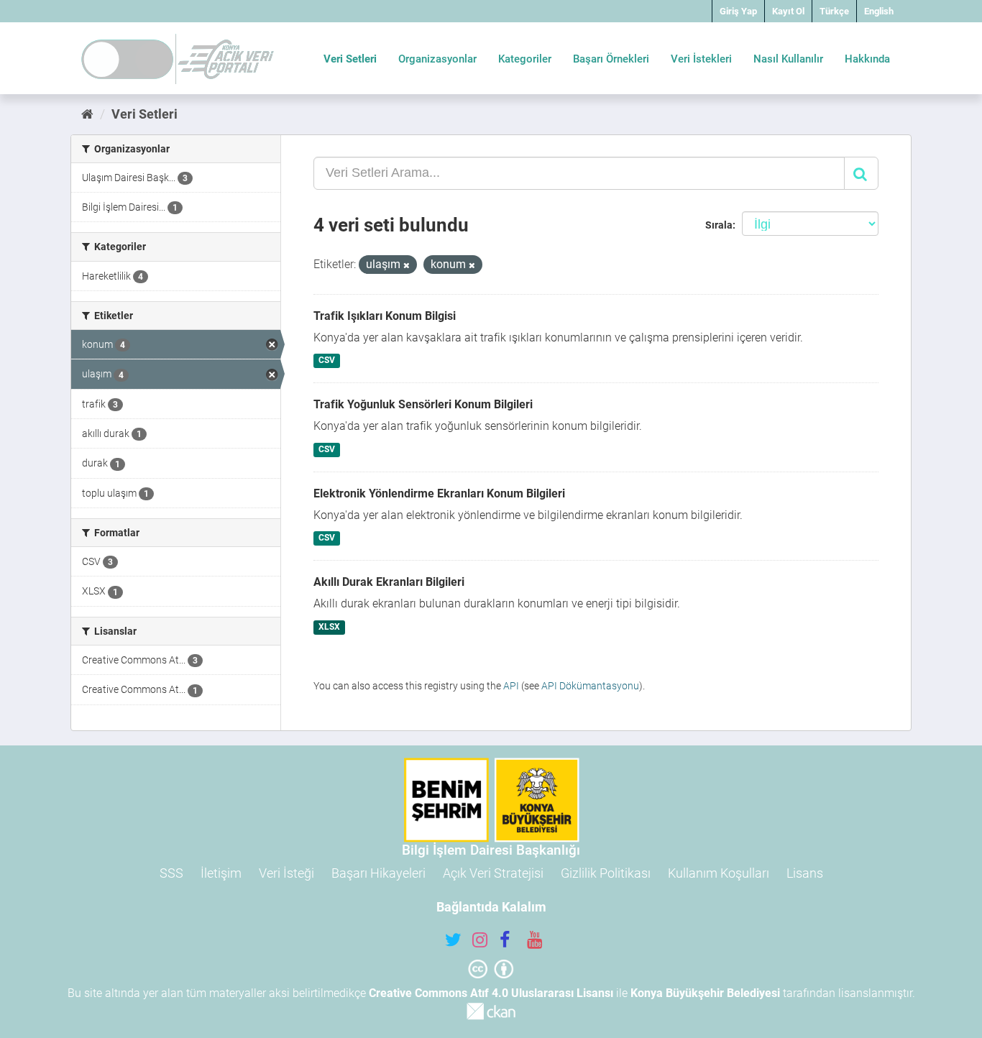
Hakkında (867, 58)
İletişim (221, 873)
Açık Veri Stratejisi (493, 873)
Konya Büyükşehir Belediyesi (705, 993)
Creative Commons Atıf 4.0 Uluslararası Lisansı (491, 993)
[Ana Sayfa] (87, 113)
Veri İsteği (286, 873)
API (511, 686)
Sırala (719, 225)
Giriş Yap (738, 11)
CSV (326, 361)
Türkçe (834, 11)
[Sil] (406, 265)
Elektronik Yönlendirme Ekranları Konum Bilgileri (439, 493)
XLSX (329, 627)
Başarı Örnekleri (611, 58)
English (879, 11)
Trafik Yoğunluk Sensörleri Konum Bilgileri (423, 404)
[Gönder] (861, 173)
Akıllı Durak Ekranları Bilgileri (388, 582)
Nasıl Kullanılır (788, 58)
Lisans (804, 873)
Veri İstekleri (701, 58)
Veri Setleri (350, 58)
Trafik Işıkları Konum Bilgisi (384, 316)
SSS (171, 873)
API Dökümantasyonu (590, 686)
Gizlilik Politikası (606, 873)
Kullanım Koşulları (718, 873)
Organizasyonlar (437, 58)
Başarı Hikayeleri (378, 873)
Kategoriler (524, 58)
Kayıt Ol (788, 11)
